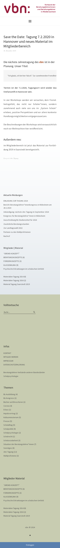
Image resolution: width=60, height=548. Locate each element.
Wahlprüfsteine (9, 455)
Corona (6, 406)
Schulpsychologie (10, 376)
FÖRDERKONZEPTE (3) (12, 261)
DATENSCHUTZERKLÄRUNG (14, 364)
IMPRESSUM (8, 361)
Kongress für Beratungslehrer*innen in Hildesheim (24, 216)
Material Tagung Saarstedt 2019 (16, 284)
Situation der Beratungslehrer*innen (18, 444)
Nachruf (6, 236)
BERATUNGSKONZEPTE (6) (14, 257)
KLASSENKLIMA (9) (10, 265)
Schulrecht (7, 436)
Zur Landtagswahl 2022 (12, 228)
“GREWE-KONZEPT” (11, 253)
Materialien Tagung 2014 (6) (14, 276)
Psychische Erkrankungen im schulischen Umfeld (23, 269)
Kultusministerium (10, 417)
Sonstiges (7, 448)
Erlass (6, 409)
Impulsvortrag (9, 413)
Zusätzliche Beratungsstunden (16, 224)
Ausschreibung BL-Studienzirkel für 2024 (20, 220)
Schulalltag (8, 425)
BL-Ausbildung (9, 394)
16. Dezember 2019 (9, 51)
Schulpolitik (8, 429)
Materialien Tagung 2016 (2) (14, 280)
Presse (6, 421)
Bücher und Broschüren (13, 402)
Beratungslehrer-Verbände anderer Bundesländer (24, 372)
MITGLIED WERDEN (10, 357)
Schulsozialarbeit (10, 440)
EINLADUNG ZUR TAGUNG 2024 (15, 201)
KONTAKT (7, 353)
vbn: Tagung (14, 158)
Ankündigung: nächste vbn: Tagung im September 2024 (26, 212)
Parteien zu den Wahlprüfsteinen (17, 232)
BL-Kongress (8, 398)
